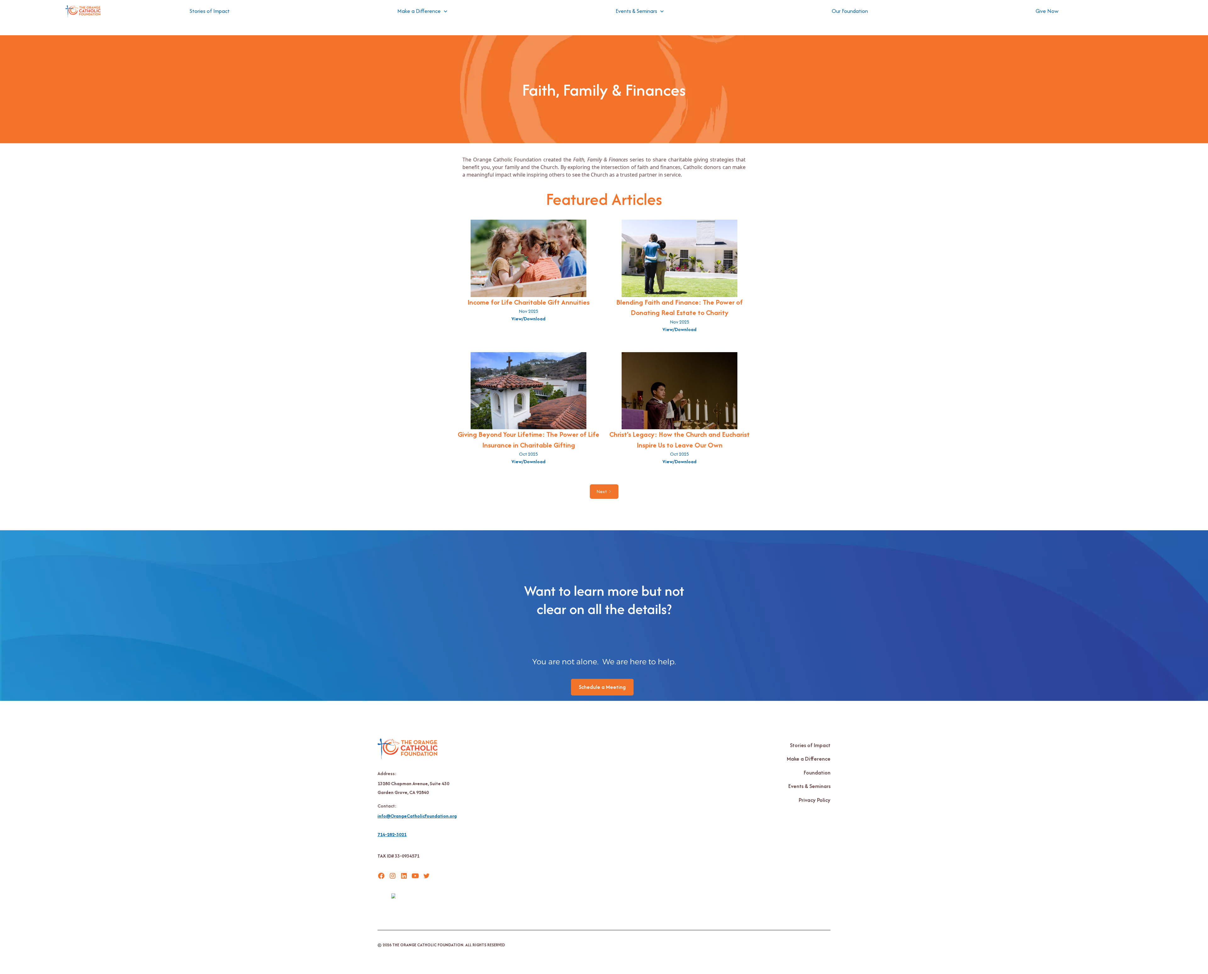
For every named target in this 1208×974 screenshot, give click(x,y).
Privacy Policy (814, 800)
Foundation (817, 772)
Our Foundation (850, 11)
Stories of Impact (210, 11)
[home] (83, 11)
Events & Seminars (809, 786)
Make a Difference (808, 759)
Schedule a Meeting (602, 687)
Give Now (1047, 11)
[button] (422, 11)
